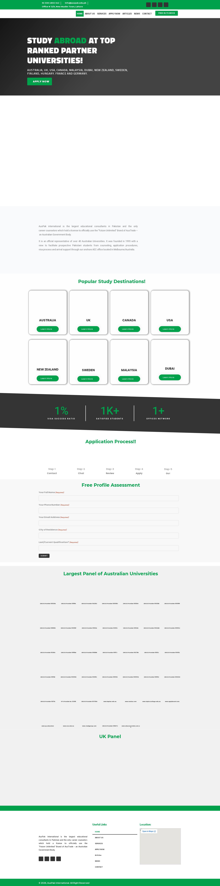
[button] (166, 13)
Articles (127, 13)
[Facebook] (148, 4)
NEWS (137, 13)
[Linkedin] (166, 4)
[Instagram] (154, 4)
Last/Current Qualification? (58, 542)
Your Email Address (54, 517)
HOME (80, 13)
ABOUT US (90, 13)
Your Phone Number (54, 504)
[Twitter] (160, 4)
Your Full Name (51, 492)
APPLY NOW (114, 13)
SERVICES (101, 13)
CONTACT (147, 13)
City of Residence (53, 529)
